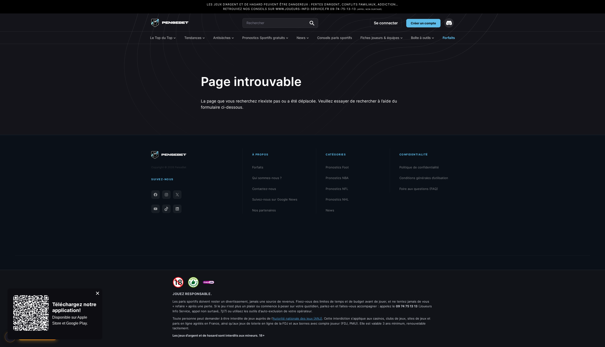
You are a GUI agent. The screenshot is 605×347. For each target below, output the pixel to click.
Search (312, 23)
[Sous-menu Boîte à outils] (433, 38)
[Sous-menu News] (308, 38)
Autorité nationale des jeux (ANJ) (297, 318)
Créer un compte (423, 23)
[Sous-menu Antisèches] (233, 38)
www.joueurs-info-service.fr (302, 9)
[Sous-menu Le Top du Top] (174, 38)
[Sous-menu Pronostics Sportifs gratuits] (287, 38)
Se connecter (386, 23)
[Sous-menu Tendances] (204, 38)
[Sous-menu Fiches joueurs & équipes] (401, 38)
